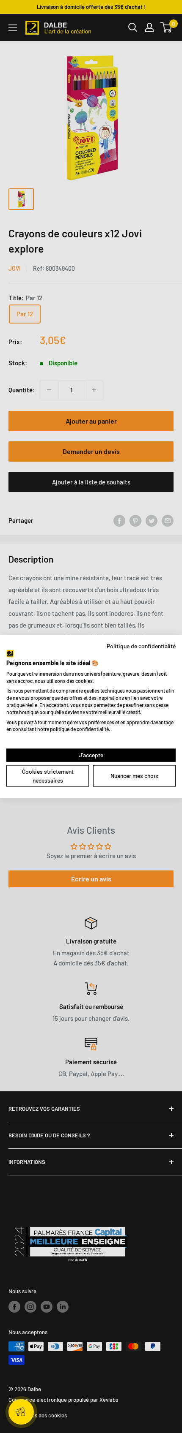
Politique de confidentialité (141, 645)
